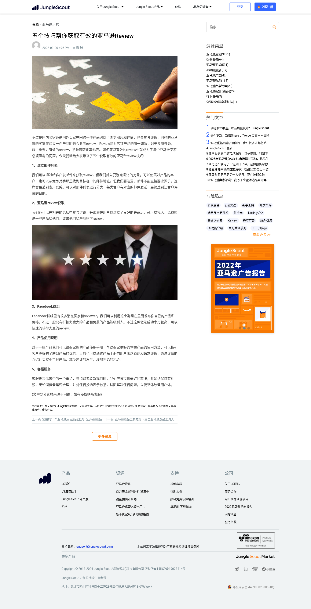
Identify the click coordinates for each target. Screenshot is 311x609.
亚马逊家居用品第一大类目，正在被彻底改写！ (235, 174)
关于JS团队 (232, 484)
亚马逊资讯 (123, 484)
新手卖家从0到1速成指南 (132, 514)
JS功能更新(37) (216, 70)
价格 (178, 6)
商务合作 (231, 491)
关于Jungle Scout (109, 6)
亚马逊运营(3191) (218, 54)
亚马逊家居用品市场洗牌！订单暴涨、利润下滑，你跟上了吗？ (237, 153)
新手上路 (248, 205)
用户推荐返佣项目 (236, 499)
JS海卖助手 (69, 491)
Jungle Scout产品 (148, 6)
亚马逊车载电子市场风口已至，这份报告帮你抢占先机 (237, 164)
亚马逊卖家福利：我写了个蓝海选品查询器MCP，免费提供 (236, 180)
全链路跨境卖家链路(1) (221, 102)
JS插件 (66, 484)
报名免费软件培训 (182, 499)
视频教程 (176, 484)
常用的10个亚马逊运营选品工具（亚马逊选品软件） (76, 419)
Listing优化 (255, 213)
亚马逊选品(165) (217, 80)
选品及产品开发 (218, 213)
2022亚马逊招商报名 (238, 506)
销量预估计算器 (126, 499)
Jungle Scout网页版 (75, 499)
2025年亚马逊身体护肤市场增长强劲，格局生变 (237, 159)
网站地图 (231, 514)
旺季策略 (265, 205)
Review (233, 220)
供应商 (238, 213)
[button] (240, 328)
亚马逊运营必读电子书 (131, 506)
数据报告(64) (215, 59)
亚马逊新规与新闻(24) (220, 91)
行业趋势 (231, 205)
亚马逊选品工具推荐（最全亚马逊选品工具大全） (147, 419)
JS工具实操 (259, 228)
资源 (35, 24)
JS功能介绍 (215, 228)
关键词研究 (215, 220)
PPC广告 (249, 220)
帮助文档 (176, 491)
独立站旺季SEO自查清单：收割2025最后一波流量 (237, 169)
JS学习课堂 (201, 6)
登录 (240, 6)
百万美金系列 (237, 228)
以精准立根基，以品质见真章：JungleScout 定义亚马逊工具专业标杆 (237, 127)
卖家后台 (213, 205)
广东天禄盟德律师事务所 (183, 546)
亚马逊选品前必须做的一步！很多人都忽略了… (236, 142)
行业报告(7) (214, 96)
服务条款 (231, 522)
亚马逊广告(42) (216, 75)
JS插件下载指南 (181, 506)
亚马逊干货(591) (217, 64)
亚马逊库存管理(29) (219, 86)
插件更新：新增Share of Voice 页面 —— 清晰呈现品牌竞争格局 (237, 134)
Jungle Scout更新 (219, 148)
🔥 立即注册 (265, 6)
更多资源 (104, 437)
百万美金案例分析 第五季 (132, 491)
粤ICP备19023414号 (171, 568)
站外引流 (266, 220)
